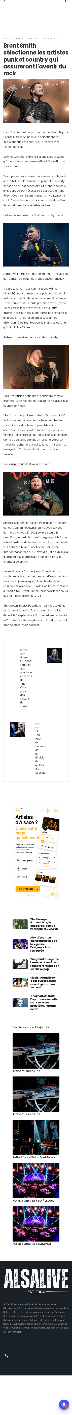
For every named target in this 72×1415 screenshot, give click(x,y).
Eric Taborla (16, 38)
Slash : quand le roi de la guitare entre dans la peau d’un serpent (43, 982)
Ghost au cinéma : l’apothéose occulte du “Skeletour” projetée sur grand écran (44, 1002)
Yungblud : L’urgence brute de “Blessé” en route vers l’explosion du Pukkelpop (44, 964)
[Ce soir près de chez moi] (64, 1405)
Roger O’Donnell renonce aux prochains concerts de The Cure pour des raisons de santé (26, 678)
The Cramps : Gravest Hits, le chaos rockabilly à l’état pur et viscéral (44, 924)
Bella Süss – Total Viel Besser (35, 1157)
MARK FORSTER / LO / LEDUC (33, 1200)
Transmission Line (26, 1071)
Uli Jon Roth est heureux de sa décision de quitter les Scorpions (41, 748)
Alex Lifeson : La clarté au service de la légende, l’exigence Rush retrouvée (43, 944)
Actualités (54, 38)
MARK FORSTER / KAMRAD (32, 1244)
